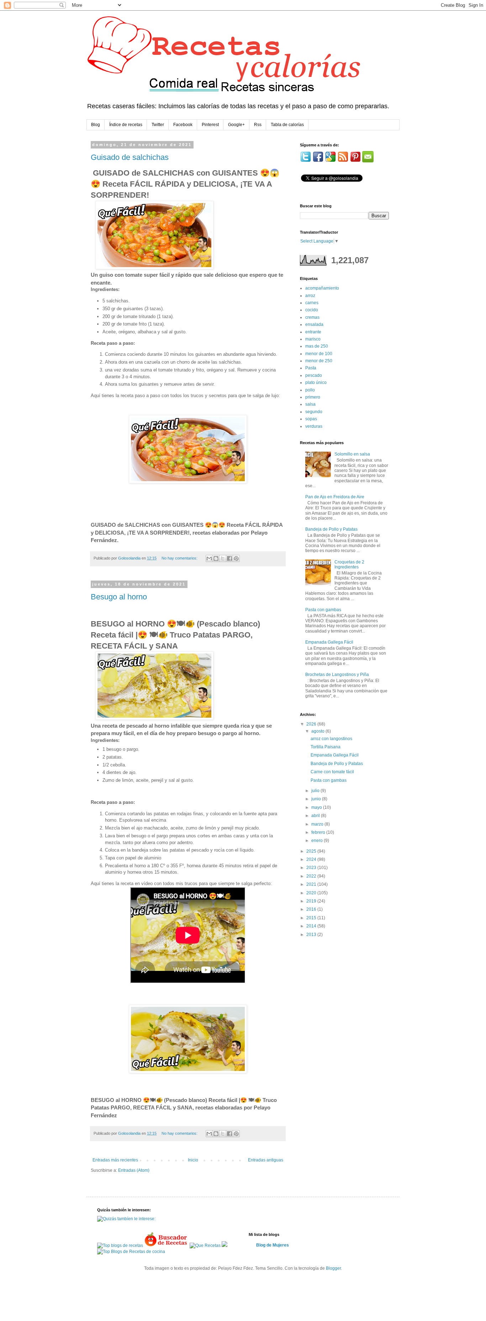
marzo (317, 824)
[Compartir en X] (222, 558)
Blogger (333, 1268)
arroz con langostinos (331, 738)
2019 (311, 901)
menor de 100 (318, 353)
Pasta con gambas (323, 609)
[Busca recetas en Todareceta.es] (120, 1245)
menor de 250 (318, 360)
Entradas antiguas (265, 1160)
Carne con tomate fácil (332, 771)
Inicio (193, 1160)
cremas (312, 317)
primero (312, 397)
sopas (311, 418)
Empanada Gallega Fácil (329, 642)
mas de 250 (316, 346)
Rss (258, 124)
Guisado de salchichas (130, 157)
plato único (316, 382)
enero (317, 840)
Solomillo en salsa (352, 454)
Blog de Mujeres (272, 1245)
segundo (313, 411)
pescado (313, 375)
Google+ (236, 124)
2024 (311, 859)
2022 (311, 876)
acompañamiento (322, 288)
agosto (318, 731)
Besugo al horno (119, 596)
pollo (310, 390)
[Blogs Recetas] (131, 1251)
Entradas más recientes (115, 1160)
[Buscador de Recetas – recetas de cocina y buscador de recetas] (166, 1245)
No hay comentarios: (180, 558)
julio (316, 790)
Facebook (182, 124)
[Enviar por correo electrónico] (209, 558)
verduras (313, 426)
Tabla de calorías (287, 124)
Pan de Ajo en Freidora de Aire (334, 496)
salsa (310, 404)
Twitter (158, 124)
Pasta (310, 367)
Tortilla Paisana (325, 746)
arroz (310, 295)
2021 (311, 884)
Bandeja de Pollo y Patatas (331, 529)
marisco (313, 339)
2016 (311, 909)
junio (316, 798)
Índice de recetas (125, 124)
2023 (311, 867)
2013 (311, 934)
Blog (95, 124)
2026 (311, 724)
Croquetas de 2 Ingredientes (349, 565)
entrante (313, 331)
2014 (311, 926)
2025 (311, 851)
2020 (311, 892)
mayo (317, 807)
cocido (311, 309)
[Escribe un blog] (216, 558)
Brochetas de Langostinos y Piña (337, 674)
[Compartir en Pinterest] (236, 558)
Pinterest (210, 124)
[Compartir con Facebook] (229, 558)
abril (316, 815)
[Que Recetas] (205, 1245)
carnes (311, 302)
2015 (311, 917)
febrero (318, 832)
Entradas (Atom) (133, 1170)
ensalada (314, 324)
